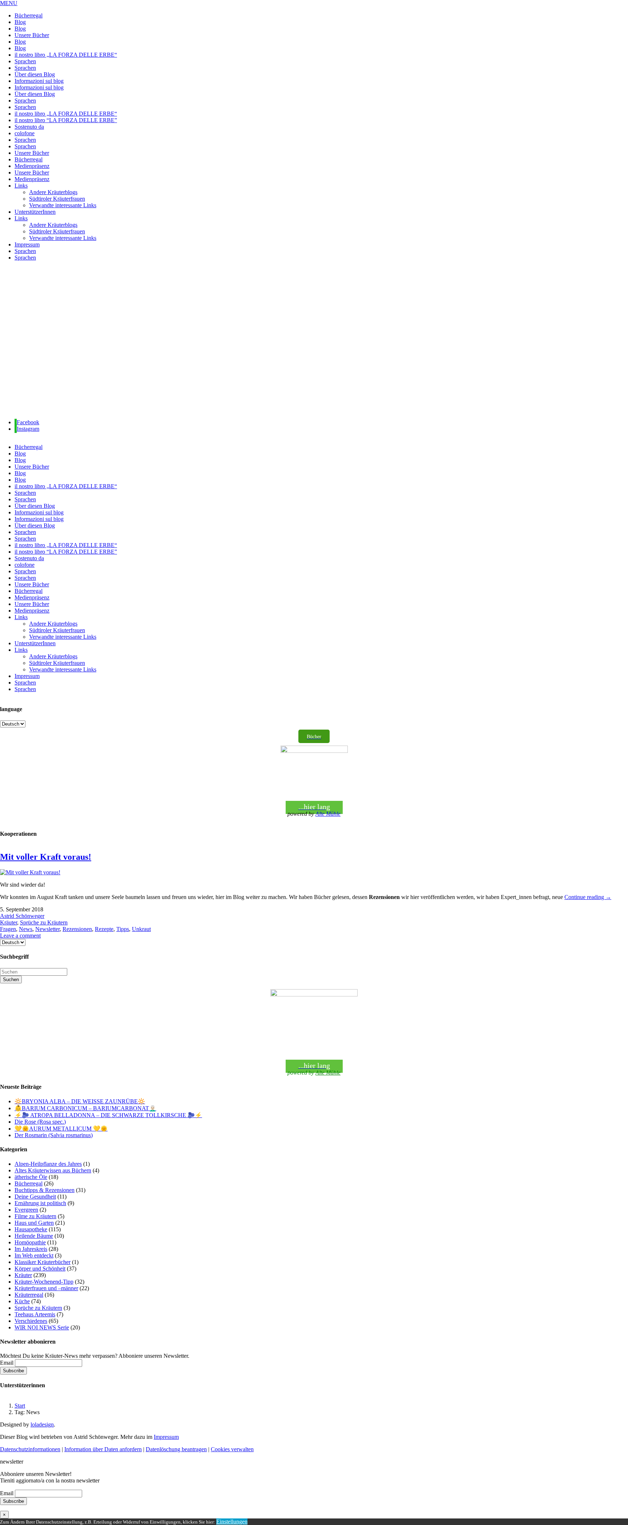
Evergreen (26, 1210)
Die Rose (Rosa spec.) (40, 1122)
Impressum (166, 1437)
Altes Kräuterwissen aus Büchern (53, 1170)
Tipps (122, 929)
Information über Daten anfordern (103, 1449)
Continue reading (587, 897)
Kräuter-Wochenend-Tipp (44, 1282)
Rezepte (104, 929)
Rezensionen (77, 929)
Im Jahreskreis (31, 1249)
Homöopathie (30, 1242)
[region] (314, 340)
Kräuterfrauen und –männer (46, 1288)
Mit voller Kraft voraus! (45, 857)
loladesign (42, 1424)
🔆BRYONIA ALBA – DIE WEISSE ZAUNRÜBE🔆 (80, 1101)
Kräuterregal (29, 1295)
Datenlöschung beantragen (176, 1449)
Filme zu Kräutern (35, 1216)
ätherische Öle (31, 1177)
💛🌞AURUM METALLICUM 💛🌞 (61, 1128)
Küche (22, 1301)
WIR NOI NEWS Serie (42, 1327)
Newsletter (47, 929)
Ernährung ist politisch (40, 1203)
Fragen (8, 929)
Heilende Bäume (34, 1236)
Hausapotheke (31, 1229)
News (25, 929)
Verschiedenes (31, 1321)
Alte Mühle (328, 814)
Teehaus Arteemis (35, 1314)
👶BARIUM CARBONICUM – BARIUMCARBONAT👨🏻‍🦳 (85, 1108)
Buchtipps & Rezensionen (45, 1190)
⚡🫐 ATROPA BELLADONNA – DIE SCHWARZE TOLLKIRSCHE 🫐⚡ (108, 1115)
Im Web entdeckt (34, 1255)
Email (6, 1363)
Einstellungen (231, 1521)
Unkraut (141, 929)
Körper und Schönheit (40, 1268)
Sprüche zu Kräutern (44, 922)
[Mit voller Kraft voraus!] (30, 872)
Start (20, 1405)
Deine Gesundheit (35, 1196)
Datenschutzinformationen (30, 1449)
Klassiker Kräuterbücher (43, 1262)
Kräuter (8, 922)
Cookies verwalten (232, 1449)
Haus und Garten (34, 1223)
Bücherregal (29, 1183)
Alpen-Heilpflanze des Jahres (48, 1164)
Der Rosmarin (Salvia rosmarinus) (54, 1135)
